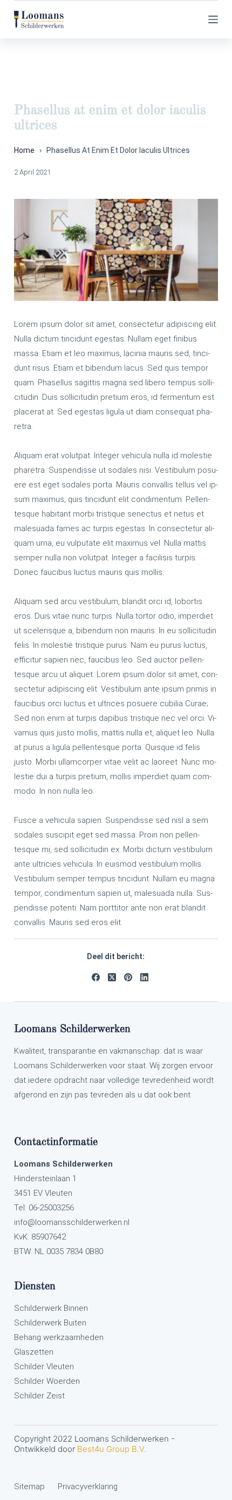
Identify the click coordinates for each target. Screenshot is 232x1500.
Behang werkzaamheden (59, 1337)
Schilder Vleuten (44, 1366)
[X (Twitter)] (112, 976)
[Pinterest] (128, 976)
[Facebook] (96, 976)
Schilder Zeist (39, 1396)
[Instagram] (187, 19)
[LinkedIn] (144, 976)
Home (24, 150)
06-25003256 (50, 1208)
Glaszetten (33, 1352)
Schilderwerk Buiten (50, 1323)
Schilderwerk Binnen (51, 1308)
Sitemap (29, 1486)
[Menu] (213, 19)
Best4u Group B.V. (111, 1449)
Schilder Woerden (47, 1381)
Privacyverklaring (88, 1486)
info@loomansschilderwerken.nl (71, 1222)
